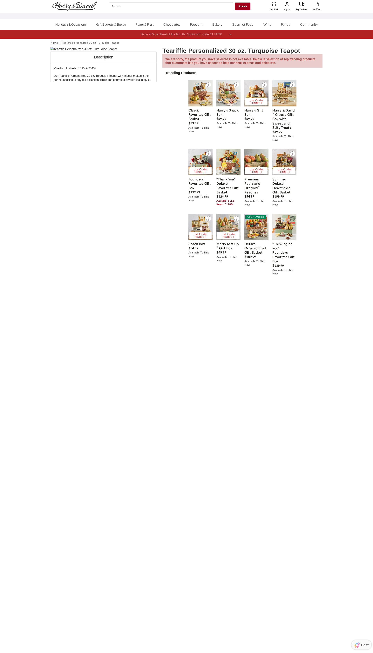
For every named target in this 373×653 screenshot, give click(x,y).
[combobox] (172, 6)
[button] (71, 24)
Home (54, 42)
